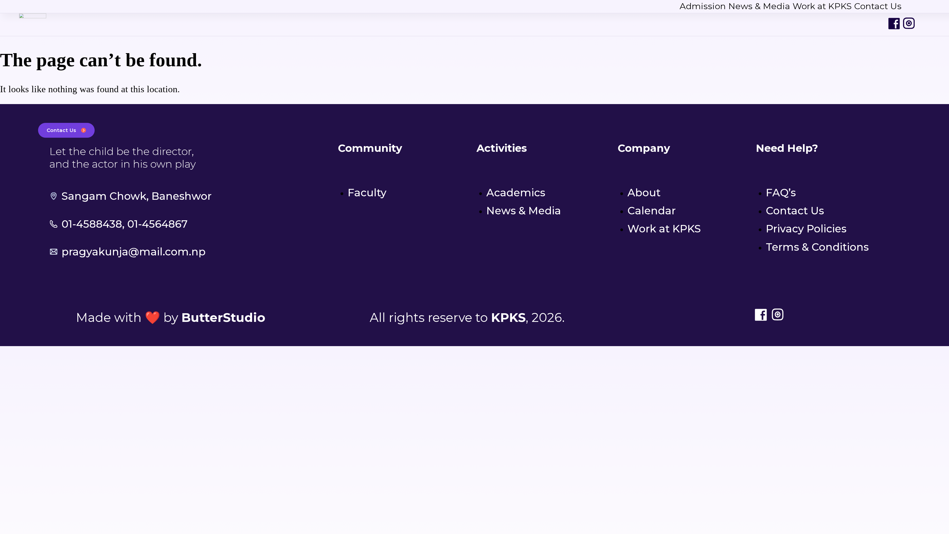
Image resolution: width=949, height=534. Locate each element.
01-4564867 (157, 224)
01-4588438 (92, 224)
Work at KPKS (822, 6)
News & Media (759, 6)
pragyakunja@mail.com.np (134, 251)
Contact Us (878, 6)
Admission (703, 6)
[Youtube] (924, 23)
